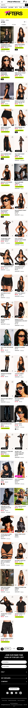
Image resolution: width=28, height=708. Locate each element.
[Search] (26, 5)
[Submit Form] (25, 662)
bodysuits (4, 7)
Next (20, 648)
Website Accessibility (12, 700)
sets (16, 7)
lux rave (10, 7)
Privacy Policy (4, 700)
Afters (7, 20)
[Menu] (2, 2)
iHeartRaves (15, 703)
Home (2, 20)
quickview (12, 42)
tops (20, 7)
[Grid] (24, 21)
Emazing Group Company (17, 704)
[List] (26, 21)
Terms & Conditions (21, 700)
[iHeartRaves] (13, 2)
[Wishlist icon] (12, 28)
